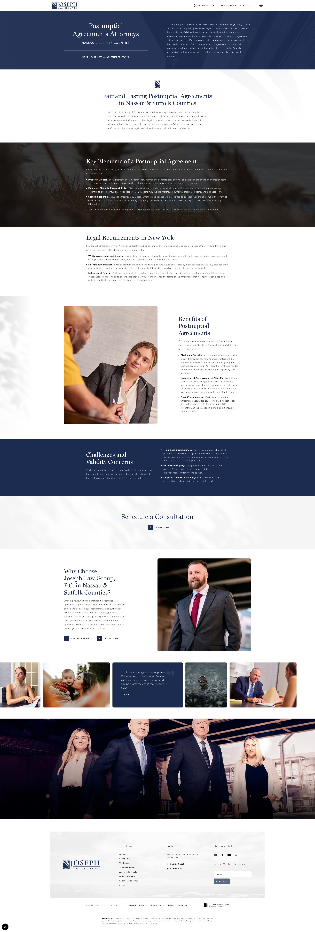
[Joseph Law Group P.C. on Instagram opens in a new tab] (215, 855)
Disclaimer (182, 905)
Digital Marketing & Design (219, 905)
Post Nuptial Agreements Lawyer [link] (110, 57)
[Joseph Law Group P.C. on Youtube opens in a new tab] (229, 855)
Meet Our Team (80, 638)
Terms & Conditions (137, 905)
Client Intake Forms (128, 881)
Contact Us (162, 527)
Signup (223, 881)
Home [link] (85, 57)
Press (122, 885)
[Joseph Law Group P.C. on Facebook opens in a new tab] (222, 855)
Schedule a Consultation (159, 796)
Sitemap (170, 905)
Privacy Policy (157, 905)
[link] (204, 5)
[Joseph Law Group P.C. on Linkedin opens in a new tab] (236, 855)
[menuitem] (215, 855)
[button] (5, 927)
